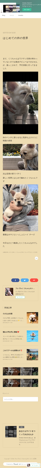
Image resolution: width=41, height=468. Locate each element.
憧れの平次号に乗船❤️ (11, 332)
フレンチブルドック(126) (30, 252)
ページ (12, 15)
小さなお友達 (7, 313)
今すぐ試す (27, 9)
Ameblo (20, 15)
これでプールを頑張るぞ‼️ (12, 350)
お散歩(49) (5, 252)
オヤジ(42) (11, 252)
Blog (3, 15)
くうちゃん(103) (19, 252)
